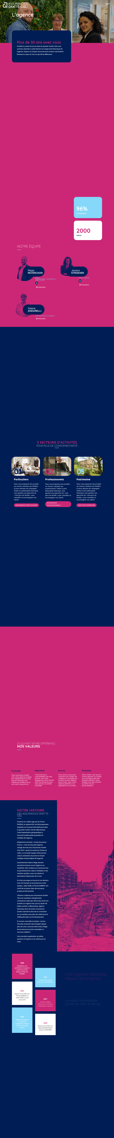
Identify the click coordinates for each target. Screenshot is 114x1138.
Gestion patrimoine (86, 505)
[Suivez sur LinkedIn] (36, 283)
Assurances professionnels (54, 504)
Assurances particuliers (26, 505)
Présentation (41, 287)
